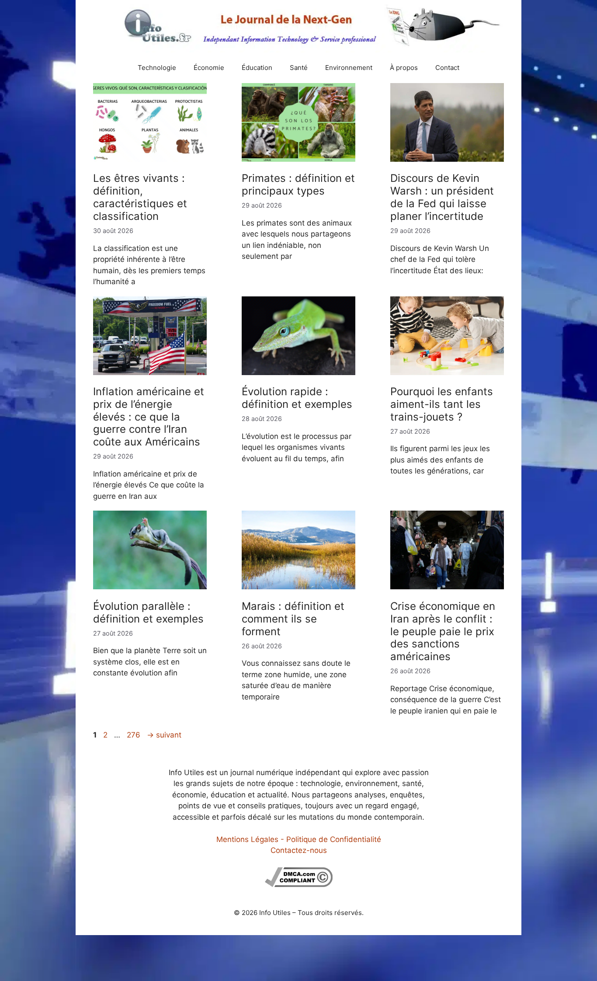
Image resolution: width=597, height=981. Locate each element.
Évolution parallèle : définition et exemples (148, 612)
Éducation (257, 67)
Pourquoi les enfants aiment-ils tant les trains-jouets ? (441, 404)
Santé (299, 67)
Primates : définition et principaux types (298, 184)
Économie (209, 67)
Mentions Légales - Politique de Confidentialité (298, 839)
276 (134, 735)
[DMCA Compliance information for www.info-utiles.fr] (299, 884)
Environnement (348, 67)
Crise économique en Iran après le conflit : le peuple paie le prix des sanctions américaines (442, 631)
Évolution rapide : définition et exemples (297, 397)
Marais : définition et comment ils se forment (293, 619)
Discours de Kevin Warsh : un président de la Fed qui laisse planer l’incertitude (442, 197)
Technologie (157, 67)
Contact (447, 67)
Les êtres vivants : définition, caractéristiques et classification (140, 197)
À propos (404, 67)
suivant (164, 735)
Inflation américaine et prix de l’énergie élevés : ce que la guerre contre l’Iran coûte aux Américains (148, 416)
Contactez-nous (299, 850)
